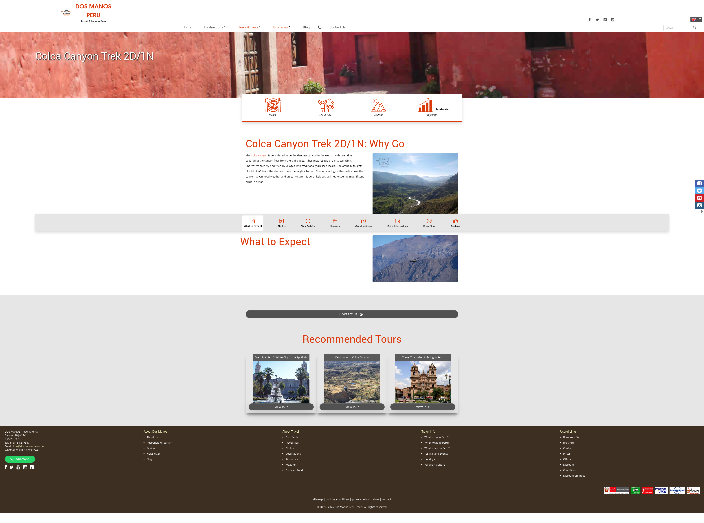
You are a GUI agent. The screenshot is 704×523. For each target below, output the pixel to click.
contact (386, 499)
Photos (289, 448)
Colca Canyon (259, 155)
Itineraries (291, 459)
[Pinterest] (613, 20)
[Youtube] (18, 467)
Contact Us (337, 27)
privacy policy (360, 499)
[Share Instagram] (699, 205)
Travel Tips (292, 442)
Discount (568, 464)
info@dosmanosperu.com (29, 446)
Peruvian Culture (434, 464)
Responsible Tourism (159, 442)
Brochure (569, 442)
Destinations (214, 27)
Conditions (569, 470)
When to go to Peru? (436, 442)
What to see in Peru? (437, 448)
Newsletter (153, 453)
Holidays (429, 459)
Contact (568, 448)
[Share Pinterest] (699, 198)
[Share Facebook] (699, 183)
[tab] (253, 223)
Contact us (348, 314)
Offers (567, 459)
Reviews (152, 448)
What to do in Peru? (436, 437)
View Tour (281, 407)
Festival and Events (436, 453)
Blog (306, 27)
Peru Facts (291, 437)
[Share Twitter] (699, 190)
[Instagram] (605, 20)
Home (186, 27)
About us (152, 437)
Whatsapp (22, 459)
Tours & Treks (248, 27)
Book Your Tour (572, 437)
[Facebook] (590, 20)
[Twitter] (597, 20)
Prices (567, 453)
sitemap (318, 499)
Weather (290, 464)
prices (375, 499)
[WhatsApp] (319, 27)
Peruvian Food (294, 470)
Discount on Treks (574, 475)
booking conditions (337, 499)
